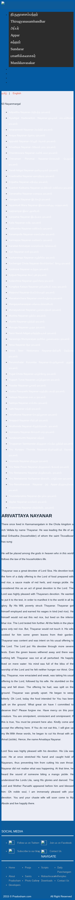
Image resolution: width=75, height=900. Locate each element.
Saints (28, 876)
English (17, 93)
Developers (15, 885)
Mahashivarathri (49, 876)
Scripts (45, 867)
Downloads (47, 880)
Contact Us (63, 880)
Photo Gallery (32, 880)
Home (12, 867)
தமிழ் (4, 93)
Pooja (28, 867)
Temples (61, 876)
